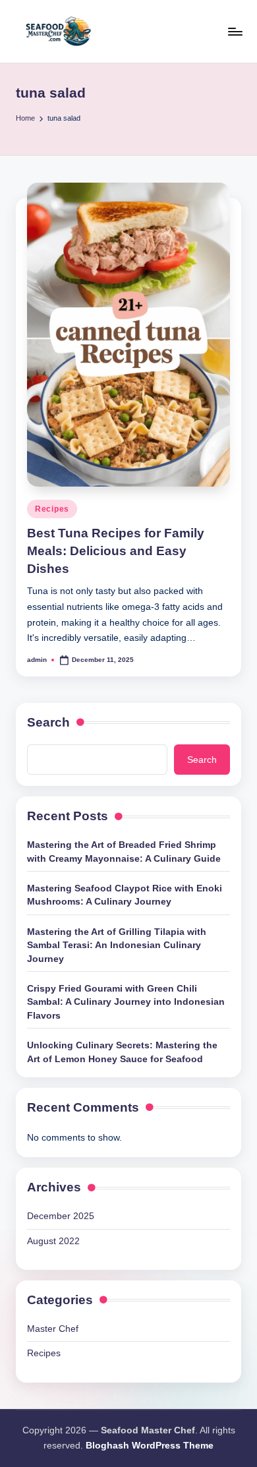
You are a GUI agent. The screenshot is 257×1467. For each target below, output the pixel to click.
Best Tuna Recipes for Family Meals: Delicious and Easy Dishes (115, 551)
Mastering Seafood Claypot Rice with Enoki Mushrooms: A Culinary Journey (124, 895)
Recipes (52, 509)
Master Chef (52, 1329)
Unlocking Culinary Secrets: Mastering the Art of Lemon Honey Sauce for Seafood (122, 1051)
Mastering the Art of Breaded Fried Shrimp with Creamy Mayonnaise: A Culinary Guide (124, 851)
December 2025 (60, 1216)
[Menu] (234, 31)
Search (48, 722)
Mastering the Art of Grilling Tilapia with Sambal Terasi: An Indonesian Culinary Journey (116, 945)
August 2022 (53, 1241)
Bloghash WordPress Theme (150, 1446)
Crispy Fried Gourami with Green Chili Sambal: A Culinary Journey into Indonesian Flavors (126, 1002)
